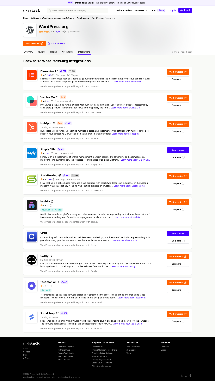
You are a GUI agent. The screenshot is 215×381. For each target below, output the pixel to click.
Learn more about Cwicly (123, 266)
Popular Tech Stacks (66, 353)
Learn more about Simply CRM (135, 159)
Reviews (41, 51)
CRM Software (98, 346)
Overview (28, 51)
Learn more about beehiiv (127, 217)
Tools (129, 353)
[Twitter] (186, 375)
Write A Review (64, 359)
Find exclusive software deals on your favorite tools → (121, 2)
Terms (39, 377)
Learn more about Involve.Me (125, 107)
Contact (26, 352)
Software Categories (66, 346)
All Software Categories (101, 366)
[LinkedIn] (182, 375)
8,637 (59, 31)
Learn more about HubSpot (125, 133)
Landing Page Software (101, 359)
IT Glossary (131, 350)
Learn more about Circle (125, 240)
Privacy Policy (49, 377)
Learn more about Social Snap (127, 323)
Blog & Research (133, 346)
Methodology (63, 377)
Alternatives (67, 51)
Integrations (84, 51)
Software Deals (64, 350)
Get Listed (165, 346)
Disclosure (75, 377)
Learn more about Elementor (127, 81)
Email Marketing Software (102, 353)
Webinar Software (99, 356)
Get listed (185, 10)
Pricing (53, 51)
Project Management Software (104, 350)
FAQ (25, 355)
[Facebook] (190, 375)
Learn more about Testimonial (132, 297)
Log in (173, 10)
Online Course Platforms (102, 363)
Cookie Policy (28, 377)
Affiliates (26, 358)
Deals (157, 10)
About (25, 348)
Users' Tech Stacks (65, 356)
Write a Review (124, 10)
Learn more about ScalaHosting (129, 185)
